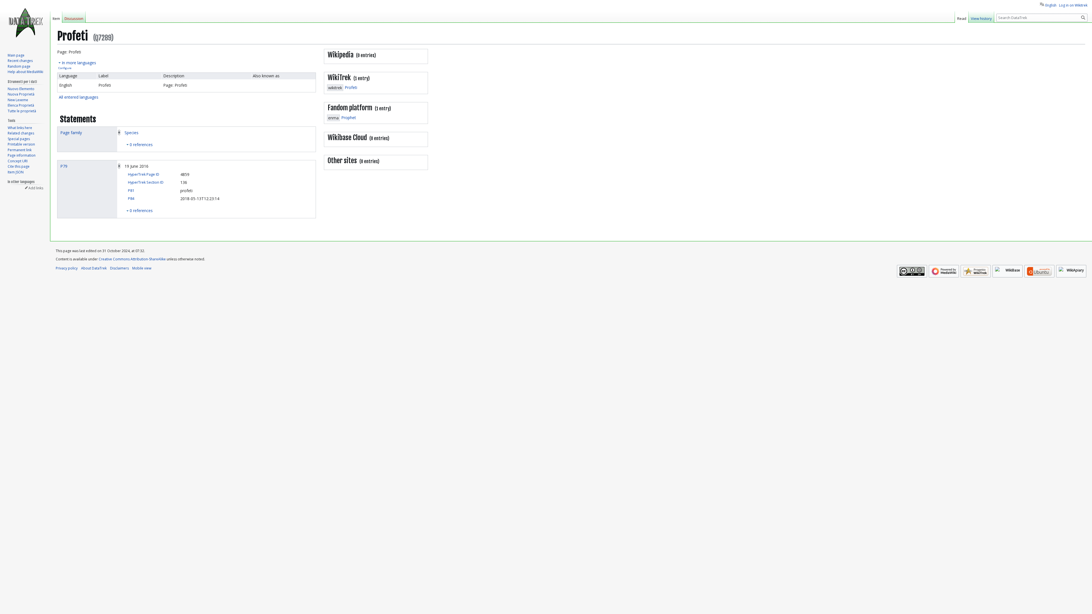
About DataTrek (94, 268)
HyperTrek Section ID (146, 182)
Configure (64, 68)
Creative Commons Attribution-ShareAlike (132, 259)
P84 (131, 198)
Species (131, 132)
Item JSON (16, 172)
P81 (131, 190)
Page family (71, 132)
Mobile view (141, 268)
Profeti (351, 87)
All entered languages (78, 97)
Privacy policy (67, 268)
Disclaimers (119, 268)
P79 (63, 166)
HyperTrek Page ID (143, 174)
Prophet (348, 117)
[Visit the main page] (25, 22)
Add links (35, 188)
